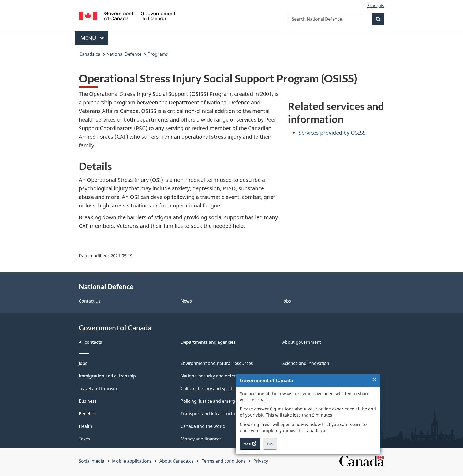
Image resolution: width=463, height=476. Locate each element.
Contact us (89, 301)
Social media (91, 461)
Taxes (84, 439)
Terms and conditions (224, 461)
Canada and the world (203, 426)
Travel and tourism (98, 388)
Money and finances (201, 439)
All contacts (90, 342)
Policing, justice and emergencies (214, 401)
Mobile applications (132, 461)
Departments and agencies (208, 342)
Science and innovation (305, 363)
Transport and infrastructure (210, 414)
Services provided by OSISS (332, 132)
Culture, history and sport (207, 388)
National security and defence (211, 376)
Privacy (260, 461)
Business (88, 401)
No (272, 445)
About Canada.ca (176, 461)
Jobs (286, 301)
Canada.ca (89, 54)
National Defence (123, 54)
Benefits (87, 414)
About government (301, 342)
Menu (89, 37)
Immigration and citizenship (107, 376)
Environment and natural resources (217, 363)
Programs (158, 54)
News (186, 301)
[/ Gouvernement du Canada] (127, 17)
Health (85, 426)
